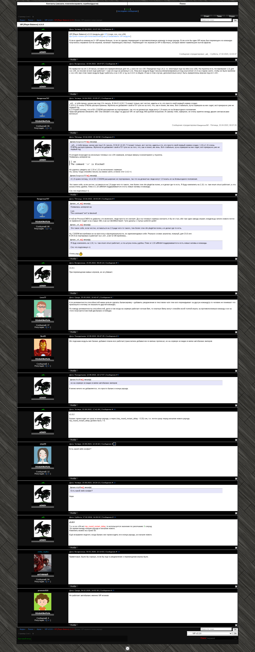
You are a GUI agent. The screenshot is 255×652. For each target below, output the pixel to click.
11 (114, 444)
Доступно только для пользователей (85, 36)
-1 (45, 128)
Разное (30, 20)
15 (113, 590)
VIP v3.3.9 (48, 20)
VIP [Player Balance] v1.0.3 (64, 20)
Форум (22, 20)
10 (114, 409)
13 (115, 517)
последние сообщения (127, 11)
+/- (49, 128)
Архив (39, 20)
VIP (105, 34)
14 (119, 552)
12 (114, 483)
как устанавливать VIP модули (116, 36)
